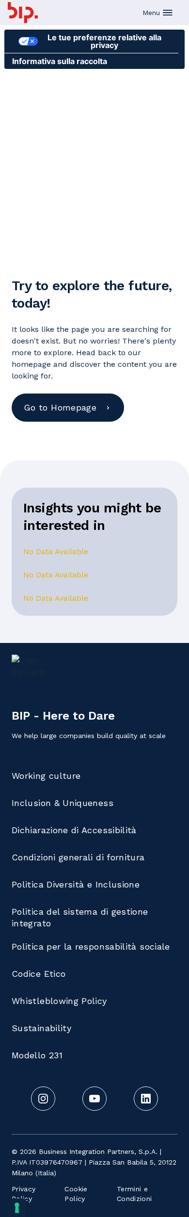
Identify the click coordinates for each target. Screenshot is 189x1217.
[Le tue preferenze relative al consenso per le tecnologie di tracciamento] (17, 1208)
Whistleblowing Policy (59, 1001)
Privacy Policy (24, 1193)
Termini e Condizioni (134, 1193)
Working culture (46, 776)
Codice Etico (38, 974)
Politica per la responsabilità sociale (91, 946)
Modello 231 (37, 1055)
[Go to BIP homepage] (23, 12)
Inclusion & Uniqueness (62, 803)
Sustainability (41, 1028)
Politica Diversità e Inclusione (76, 884)
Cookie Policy (75, 1193)
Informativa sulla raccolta (59, 61)
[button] (158, 12)
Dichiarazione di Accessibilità (74, 830)
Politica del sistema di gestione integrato (80, 917)
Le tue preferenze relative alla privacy (104, 41)
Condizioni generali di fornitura (78, 857)
